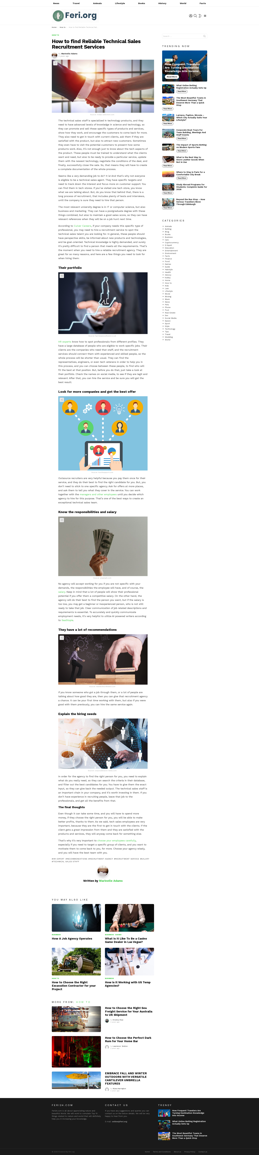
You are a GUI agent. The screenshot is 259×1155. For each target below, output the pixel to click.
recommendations (77, 859)
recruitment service (127, 859)
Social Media (170, 318)
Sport (167, 323)
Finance (168, 259)
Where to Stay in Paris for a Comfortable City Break (190, 173)
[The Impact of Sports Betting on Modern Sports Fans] (168, 147)
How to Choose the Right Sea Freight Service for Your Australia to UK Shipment (128, 1011)
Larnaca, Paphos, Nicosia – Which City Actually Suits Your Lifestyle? (191, 117)
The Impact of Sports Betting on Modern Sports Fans (191, 146)
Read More (182, 91)
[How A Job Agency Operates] (76, 918)
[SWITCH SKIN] (200, 15)
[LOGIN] (190, 15)
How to (55, 978)
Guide (167, 267)
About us (177, 1152)
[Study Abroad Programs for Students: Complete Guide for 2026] (168, 186)
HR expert (58, 859)
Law (167, 288)
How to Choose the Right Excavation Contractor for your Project (74, 986)
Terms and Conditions (162, 1152)
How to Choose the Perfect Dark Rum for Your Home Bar (128, 1039)
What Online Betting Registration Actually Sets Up (191, 86)
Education (169, 248)
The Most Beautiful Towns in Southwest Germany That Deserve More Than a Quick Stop (191, 101)
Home (167, 280)
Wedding (169, 337)
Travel (76, 3)
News (56, 3)
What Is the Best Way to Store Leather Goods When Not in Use (190, 159)
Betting (168, 229)
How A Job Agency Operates (72, 938)
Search (204, 37)
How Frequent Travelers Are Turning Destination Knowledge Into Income (188, 1113)
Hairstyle (169, 269)
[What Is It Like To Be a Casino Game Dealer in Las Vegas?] (129, 918)
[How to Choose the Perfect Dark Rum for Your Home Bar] (76, 1052)
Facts (203, 3)
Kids (167, 286)
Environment (170, 253)
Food (167, 261)
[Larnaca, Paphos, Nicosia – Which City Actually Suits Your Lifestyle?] (168, 117)
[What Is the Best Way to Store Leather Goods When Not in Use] (168, 159)
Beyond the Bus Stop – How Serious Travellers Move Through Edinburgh (190, 201)
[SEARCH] (195, 15)
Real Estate (170, 313)
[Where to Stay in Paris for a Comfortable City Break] (168, 174)
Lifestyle (120, 3)
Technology (170, 329)
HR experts (64, 341)
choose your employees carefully (116, 840)
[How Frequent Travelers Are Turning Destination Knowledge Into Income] (184, 66)
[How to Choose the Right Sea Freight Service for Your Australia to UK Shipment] (76, 1019)
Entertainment (171, 250)
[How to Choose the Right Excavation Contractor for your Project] (76, 961)
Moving (168, 296)
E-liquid (168, 245)
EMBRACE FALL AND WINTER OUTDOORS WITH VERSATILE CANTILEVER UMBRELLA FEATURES (126, 1078)
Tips (167, 332)
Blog (167, 232)
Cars (167, 240)
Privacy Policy (189, 1152)
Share (55, 63)
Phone (168, 307)
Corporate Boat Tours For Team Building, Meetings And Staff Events (191, 132)
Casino (118, 935)
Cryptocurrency (172, 242)
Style (167, 326)
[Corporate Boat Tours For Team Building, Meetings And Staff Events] (168, 133)
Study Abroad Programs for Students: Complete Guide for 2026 (191, 187)
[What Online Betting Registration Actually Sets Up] (168, 88)
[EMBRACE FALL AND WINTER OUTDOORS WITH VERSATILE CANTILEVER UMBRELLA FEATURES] (76, 1080)
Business (56, 935)
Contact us (202, 1152)
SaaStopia (67, 620)
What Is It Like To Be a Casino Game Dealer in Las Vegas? (126, 940)
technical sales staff (66, 861)
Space (168, 321)
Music (167, 299)
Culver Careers (82, 225)
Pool (167, 310)
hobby (168, 277)
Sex (166, 315)
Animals (97, 3)
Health (168, 272)
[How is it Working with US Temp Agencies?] (129, 961)
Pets (167, 304)
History (162, 3)
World (183, 3)
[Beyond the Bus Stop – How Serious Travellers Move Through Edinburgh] (168, 202)
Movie (167, 294)
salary (61, 591)
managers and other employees (98, 494)
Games (168, 264)
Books (141, 3)
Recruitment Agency (101, 859)
